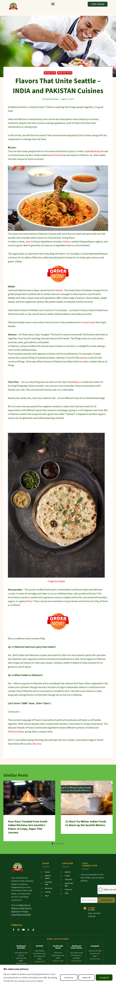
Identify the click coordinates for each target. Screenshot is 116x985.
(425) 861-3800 (21, 963)
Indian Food (50, 73)
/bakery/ (75, 382)
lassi (30, 601)
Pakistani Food (65, 73)
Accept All (104, 977)
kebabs (59, 290)
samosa (83, 357)
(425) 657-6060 (95, 959)
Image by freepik (56, 581)
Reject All (87, 977)
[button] (53, 3)
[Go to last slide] (8, 811)
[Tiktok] (33, 930)
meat (28, 241)
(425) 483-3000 (39, 961)
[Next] (107, 811)
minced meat (88, 322)
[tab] (52, 843)
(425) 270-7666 (58, 961)
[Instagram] (18, 930)
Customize (68, 977)
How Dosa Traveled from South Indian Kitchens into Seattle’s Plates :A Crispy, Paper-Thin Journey (27, 827)
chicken (66, 241)
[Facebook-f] (13, 930)
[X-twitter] (28, 930)
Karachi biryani (54, 155)
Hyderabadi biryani (94, 151)
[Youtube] (23, 930)
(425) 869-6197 (76, 961)
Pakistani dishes (16, 731)
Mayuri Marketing (51, 99)
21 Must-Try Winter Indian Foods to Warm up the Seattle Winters (85, 823)
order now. (35, 743)
